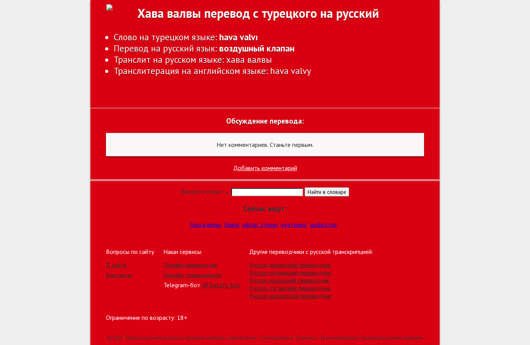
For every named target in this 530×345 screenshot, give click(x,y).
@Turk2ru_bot (221, 285)
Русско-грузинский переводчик (290, 272)
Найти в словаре (327, 191)
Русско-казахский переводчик (289, 280)
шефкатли (323, 224)
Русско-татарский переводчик (289, 288)
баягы (231, 224)
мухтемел (294, 224)
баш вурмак (205, 224)
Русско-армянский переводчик (290, 265)
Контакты (119, 275)
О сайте (116, 265)
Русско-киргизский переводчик (290, 296)
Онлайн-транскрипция (192, 275)
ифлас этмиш (260, 224)
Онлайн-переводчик (190, 265)
